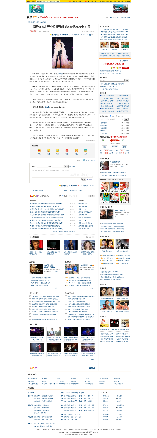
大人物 (37, 413)
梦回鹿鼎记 (108, 89)
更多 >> (57, 288)
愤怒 (66, 154)
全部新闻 (111, 430)
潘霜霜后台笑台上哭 (122, 298)
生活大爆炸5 (124, 49)
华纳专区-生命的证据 (124, 255)
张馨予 (102, 153)
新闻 (38, 22)
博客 (115, 1)
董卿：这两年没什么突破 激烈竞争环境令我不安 (81, 296)
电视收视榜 (46, 410)
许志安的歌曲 (82, 206)
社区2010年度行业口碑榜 (63, 384)
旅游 (62, 407)
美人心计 (110, 258)
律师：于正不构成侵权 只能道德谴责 (78, 309)
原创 (89, 407)
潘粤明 (124, 147)
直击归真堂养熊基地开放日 (73, 190)
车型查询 (119, 414)
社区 (48, 401)
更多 (92, 160)
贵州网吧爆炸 (74, 384)
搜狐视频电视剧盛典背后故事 (109, 39)
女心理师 (110, 334)
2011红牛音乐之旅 (111, 86)
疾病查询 (105, 407)
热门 (102, 334)
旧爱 (106, 153)
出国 (85, 405)
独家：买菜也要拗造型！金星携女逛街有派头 (45, 299)
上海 (74, 414)
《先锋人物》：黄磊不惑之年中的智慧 (79, 278)
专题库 (48, 423)
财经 (62, 398)
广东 (78, 414)
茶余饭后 (103, 284)
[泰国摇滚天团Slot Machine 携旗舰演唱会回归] (87, 331)
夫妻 (114, 140)
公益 (70, 396)
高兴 (39, 154)
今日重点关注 (104, 26)
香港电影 (49, 417)
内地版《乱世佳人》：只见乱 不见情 (110, 73)
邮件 (111, 1)
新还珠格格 (114, 89)
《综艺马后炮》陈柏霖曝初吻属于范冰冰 (79, 280)
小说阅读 (119, 419)
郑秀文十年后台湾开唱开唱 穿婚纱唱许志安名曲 (46, 203)
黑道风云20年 (120, 334)
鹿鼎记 (67, 417)
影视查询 (105, 398)
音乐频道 (37, 398)
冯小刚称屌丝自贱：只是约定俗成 (113, 64)
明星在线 (37, 407)
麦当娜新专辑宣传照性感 (108, 34)
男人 (74, 410)
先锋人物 (43, 413)
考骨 (112, 339)
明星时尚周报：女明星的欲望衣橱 (40, 283)
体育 (74, 1)
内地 (50, 17)
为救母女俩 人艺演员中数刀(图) (76, 301)
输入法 (67, 419)
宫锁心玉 (105, 258)
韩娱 (47, 419)
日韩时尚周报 (34, 285)
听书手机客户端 (124, 329)
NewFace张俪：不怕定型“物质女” (40, 280)
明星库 (37, 423)
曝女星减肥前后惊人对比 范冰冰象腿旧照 (112, 231)
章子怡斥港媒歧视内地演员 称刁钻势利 (79, 306)
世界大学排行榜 (118, 384)
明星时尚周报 (45, 407)
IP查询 (119, 401)
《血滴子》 (103, 130)
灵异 (102, 339)
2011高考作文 (89, 384)
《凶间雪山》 (103, 128)
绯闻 (122, 153)
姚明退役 (44, 381)
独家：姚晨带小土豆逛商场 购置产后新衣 (43, 309)
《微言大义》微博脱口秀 (117, 84)
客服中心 (71, 430)
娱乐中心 (31, 392)
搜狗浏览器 (106, 414)
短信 (72, 417)
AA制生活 (104, 49)
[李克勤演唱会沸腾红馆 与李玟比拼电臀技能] (37, 347)
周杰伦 (128, 17)
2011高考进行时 (103, 378)
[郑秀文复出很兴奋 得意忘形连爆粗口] (53, 245)
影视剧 (90, 401)
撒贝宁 (127, 153)
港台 (55, 17)
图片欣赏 (119, 407)
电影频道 (44, 396)
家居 (70, 401)
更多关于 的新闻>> (63, 231)
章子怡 (118, 153)
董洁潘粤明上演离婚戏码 (119, 137)
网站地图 (105, 430)
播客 (107, 1)
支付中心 (52, 430)
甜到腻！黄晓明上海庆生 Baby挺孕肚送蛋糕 (44, 319)
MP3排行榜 (120, 405)
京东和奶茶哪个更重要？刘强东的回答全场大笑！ (46, 301)
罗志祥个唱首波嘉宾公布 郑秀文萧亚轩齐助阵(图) (46, 223)
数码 (66, 410)
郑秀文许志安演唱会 (85, 223)
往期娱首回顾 (48, 426)
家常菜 (111, 263)
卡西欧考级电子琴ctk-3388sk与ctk (110, 272)
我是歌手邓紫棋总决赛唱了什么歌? (111, 279)
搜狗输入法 (106, 396)
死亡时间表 (125, 339)
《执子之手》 (103, 125)
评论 (74, 396)
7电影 (102, 89)
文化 (80, 407)
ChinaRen (42, 1)
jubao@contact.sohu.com (85, 434)
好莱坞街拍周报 (43, 285)
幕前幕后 (121, 336)
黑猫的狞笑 (107, 339)
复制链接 (76, 35)
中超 (89, 396)
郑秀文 (60, 74)
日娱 (51, 419)
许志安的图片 (82, 203)
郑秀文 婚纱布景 (83, 228)
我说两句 (127, 1)
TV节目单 (105, 417)
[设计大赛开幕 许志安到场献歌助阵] (70, 245)
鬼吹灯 (126, 334)
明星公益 (37, 417)
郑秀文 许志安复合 (84, 217)
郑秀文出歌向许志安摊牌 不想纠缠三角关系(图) (45, 220)
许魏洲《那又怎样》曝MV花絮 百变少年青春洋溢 (54, 340)
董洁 (104, 147)
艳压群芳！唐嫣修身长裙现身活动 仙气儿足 (44, 306)
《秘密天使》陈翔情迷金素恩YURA (41, 278)
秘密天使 (114, 49)
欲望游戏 (110, 336)
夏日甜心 (44, 378)
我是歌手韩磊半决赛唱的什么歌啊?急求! (112, 277)
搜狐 (38, 1)
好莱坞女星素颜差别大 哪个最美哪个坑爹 (112, 229)
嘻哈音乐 (37, 419)
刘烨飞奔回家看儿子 (107, 172)
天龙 (62, 417)
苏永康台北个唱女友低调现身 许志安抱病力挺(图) (46, 228)
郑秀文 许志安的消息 (85, 212)
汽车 (92, 1)
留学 (89, 405)
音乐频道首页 (31, 22)
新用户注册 (72, 166)
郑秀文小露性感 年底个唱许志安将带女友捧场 (45, 226)
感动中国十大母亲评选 (48, 384)
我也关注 (114, 146)
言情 (102, 336)
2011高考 (102, 384)
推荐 (102, 341)
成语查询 (105, 401)
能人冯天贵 (106, 263)
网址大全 (105, 410)
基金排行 (119, 396)
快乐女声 (73, 378)
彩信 (80, 417)
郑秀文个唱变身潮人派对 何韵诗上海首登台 (44, 206)
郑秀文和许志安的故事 (85, 226)
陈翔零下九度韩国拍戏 (119, 172)
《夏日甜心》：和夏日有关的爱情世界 (79, 285)
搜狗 (57, 1)
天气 (66, 407)
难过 (48, 154)
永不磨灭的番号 (32, 378)
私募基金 (73, 381)
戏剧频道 (44, 398)
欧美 (59, 17)
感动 (57, 154)
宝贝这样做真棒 (108, 341)
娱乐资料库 (104, 116)
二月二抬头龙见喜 (37, 190)
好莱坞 (44, 417)
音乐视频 (70, 17)
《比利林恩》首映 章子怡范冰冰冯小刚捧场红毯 (45, 296)
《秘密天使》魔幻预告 (121, 29)
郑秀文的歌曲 (82, 215)
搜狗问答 (103, 268)
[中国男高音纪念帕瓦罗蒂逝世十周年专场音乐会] (54, 347)
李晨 (117, 150)
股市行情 (105, 405)
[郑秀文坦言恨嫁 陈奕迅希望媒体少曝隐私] (88, 245)
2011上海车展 (60, 381)
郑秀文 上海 (82, 220)
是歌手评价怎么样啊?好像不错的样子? (112, 274)
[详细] (56, 271)
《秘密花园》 (103, 123)
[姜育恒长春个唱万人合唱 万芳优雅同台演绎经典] (70, 331)
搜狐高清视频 (104, 236)
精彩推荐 (103, 93)
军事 (66, 396)
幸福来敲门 (106, 260)
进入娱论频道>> (124, 61)
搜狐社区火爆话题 (106, 207)
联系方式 (77, 430)
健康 (70, 407)
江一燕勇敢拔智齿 (115, 162)
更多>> (93, 360)
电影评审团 (38, 410)
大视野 (44, 401)
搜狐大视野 (117, 378)
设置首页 (39, 430)
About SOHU (92, 430)
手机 (70, 410)
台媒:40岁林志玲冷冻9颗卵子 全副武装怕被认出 (81, 317)
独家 (43, 419)
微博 (119, 1)
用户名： (34, 166)
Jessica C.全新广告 (107, 311)
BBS (122, 1)
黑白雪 (106, 336)
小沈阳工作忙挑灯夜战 (107, 175)
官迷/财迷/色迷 (114, 329)
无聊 (85, 154)
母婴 (66, 405)
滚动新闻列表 (39, 426)
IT (88, 1)
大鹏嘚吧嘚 (38, 405)
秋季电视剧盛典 (105, 84)
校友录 (92, 410)
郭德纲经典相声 (104, 329)
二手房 (75, 401)
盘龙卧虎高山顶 (122, 260)
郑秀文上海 (82, 209)
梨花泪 (111, 260)
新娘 (70, 405)
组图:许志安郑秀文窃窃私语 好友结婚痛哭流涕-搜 (46, 217)
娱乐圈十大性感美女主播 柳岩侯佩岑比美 (112, 226)
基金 (74, 398)
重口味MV (117, 17)
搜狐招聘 (59, 430)
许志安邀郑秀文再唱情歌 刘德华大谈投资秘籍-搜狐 (47, 215)
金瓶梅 (106, 334)
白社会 (87, 160)
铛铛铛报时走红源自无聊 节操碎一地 (110, 71)
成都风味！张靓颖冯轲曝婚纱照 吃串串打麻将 (45, 312)
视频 (103, 1)
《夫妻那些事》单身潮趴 (108, 29)
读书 (85, 407)
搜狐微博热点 (104, 159)
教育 (80, 405)
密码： (50, 166)
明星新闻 (37, 396)
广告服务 (65, 430)
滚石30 (112, 17)
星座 (74, 405)
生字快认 (105, 419)
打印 (84, 35)
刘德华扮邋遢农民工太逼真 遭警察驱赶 (79, 304)
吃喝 (74, 407)
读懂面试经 (119, 341)
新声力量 (123, 17)
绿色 (93, 407)
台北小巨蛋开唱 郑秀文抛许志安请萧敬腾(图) (45, 212)
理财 (70, 398)
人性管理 (125, 341)
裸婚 (117, 336)
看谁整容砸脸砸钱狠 (107, 298)
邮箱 (70, 414)
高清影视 (37, 401)
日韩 (64, 17)
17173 (47, 1)
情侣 (122, 150)
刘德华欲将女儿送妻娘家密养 (109, 32)
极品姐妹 (127, 336)
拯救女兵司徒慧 (122, 258)
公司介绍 (99, 430)
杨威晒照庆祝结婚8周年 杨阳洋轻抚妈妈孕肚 (44, 304)
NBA (85, 396)
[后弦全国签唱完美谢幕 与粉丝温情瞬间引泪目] (87, 347)
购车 (66, 401)
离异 (106, 150)
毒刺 (128, 260)
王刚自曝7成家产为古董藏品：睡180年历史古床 (81, 314)
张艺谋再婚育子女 (123, 32)
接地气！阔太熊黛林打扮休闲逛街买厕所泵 (44, 314)
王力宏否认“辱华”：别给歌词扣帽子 (78, 312)
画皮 (128, 258)
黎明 (101, 150)
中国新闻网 (46, 31)
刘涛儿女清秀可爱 (120, 210)
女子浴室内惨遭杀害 (122, 251)
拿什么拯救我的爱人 (124, 263)
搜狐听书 (103, 316)
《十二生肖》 (103, 133)
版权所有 (95, 432)
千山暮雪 (103, 86)
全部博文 (118, 430)
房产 (96, 1)
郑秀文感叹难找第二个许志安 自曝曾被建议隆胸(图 (47, 209)
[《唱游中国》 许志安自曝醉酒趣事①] (36, 245)
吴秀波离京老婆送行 (121, 37)
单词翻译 (119, 410)
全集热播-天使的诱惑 (109, 255)
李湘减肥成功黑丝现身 (121, 34)
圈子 (66, 414)
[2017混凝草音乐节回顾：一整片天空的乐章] (37, 331)
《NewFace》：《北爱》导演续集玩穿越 (79, 283)
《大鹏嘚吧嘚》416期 (86, 265)
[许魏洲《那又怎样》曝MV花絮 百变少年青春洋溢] (54, 331)
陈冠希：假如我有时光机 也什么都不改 (79, 319)
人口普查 (116, 381)
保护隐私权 (84, 430)
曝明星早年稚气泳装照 (122, 311)
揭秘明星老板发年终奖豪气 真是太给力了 (112, 223)
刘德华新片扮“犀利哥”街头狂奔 (76, 299)
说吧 (76, 419)
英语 (93, 405)
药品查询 (119, 398)
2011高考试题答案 (33, 384)
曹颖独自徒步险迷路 (120, 175)
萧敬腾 (47, 107)
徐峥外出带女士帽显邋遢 (108, 37)
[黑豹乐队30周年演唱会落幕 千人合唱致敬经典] (70, 347)
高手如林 (87, 381)
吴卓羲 (111, 153)
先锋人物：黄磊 (122, 39)
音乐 (89, 398)
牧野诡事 (119, 339)
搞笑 (76, 154)
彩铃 (76, 417)
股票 (66, 398)
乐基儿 (111, 150)
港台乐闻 (43, 22)
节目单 (53, 423)
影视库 (42, 423)
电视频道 (51, 396)
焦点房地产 (53, 1)
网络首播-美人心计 (107, 251)
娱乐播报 (51, 398)
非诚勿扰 (102, 381)
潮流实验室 (46, 405)
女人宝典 (119, 417)
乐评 (76, 17)
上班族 (87, 378)
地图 (72, 419)
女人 (99, 1)
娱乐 (79, 1)
